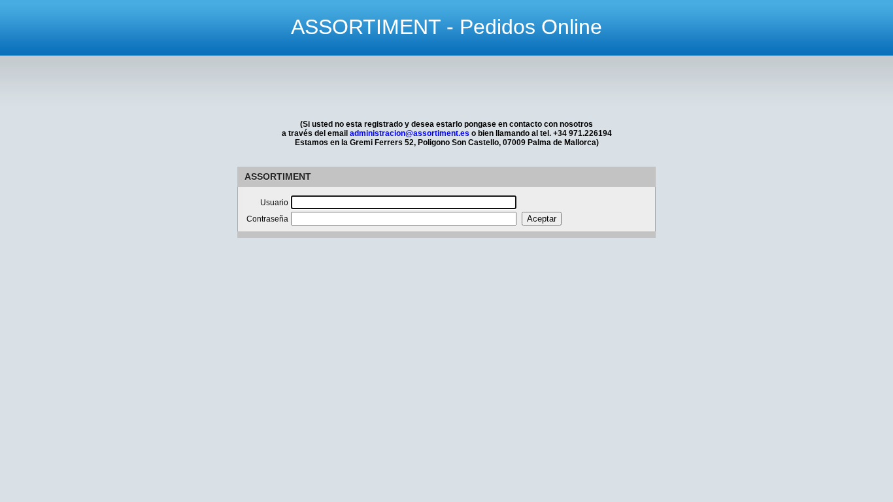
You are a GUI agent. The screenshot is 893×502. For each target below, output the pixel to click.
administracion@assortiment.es (409, 133)
